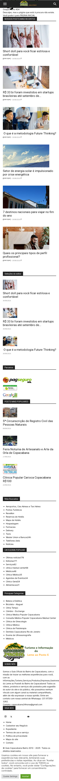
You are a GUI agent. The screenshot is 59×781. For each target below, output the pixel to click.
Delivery (9, 530)
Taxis (8, 534)
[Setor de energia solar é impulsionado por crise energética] (29, 156)
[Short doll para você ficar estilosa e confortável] (29, 36)
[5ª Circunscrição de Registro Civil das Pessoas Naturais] (29, 412)
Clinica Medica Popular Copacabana (23, 614)
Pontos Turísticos (14, 510)
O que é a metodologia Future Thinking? (29, 133)
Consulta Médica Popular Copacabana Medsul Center (31, 618)
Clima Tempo (12, 608)
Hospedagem (12, 523)
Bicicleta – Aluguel (14, 604)
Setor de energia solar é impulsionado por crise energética (28, 172)
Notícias (9, 544)
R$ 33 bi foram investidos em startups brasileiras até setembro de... (28, 94)
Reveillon (10, 513)
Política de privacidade (16, 736)
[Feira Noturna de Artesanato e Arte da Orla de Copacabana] (29, 441)
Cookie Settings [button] (10, 776)
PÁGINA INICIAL (27, 15)
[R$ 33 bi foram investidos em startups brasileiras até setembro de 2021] (29, 77)
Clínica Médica (12, 625)
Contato (9, 742)
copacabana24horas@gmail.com (26, 704)
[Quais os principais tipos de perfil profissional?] (29, 238)
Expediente (11, 729)
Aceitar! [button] (25, 776)
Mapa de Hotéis (13, 520)
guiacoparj (7, 58)
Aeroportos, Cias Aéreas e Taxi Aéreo (23, 506)
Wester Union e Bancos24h (18, 537)
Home (8, 722)
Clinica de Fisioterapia (16, 628)
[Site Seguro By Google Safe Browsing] (29, 395)
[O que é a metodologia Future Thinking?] (29, 118)
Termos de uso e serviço (17, 732)
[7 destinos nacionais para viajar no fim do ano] (29, 197)
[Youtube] (28, 717)
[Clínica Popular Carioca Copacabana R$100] (29, 469)
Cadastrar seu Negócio (16, 725)
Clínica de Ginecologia (16, 621)
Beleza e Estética (14, 601)
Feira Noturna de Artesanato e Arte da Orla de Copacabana (28, 451)
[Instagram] (5, 716)
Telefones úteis (13, 540)
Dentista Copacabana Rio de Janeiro (23, 631)
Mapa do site (12, 739)
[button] (4, 4)
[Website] (17, 716)
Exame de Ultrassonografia (18, 635)
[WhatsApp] (22, 716)
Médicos (10, 638)
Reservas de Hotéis (15, 516)
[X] (11, 717)
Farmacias (10, 527)
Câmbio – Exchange (15, 611)
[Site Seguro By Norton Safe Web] (29, 387)
